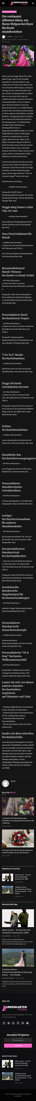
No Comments (24, 39)
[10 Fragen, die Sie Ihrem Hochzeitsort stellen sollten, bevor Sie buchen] (18, 838)
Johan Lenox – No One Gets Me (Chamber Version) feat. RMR (23, 877)
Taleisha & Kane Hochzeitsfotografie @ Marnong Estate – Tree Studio (17, 972)
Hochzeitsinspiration (9, 11)
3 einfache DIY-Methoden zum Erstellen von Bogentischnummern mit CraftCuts (18, 820)
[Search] (33, 3)
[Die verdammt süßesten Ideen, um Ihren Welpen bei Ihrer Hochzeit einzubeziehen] (18, 55)
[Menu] (3, 3)
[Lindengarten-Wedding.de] (19, 3)
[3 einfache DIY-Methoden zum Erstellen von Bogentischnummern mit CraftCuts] (18, 806)
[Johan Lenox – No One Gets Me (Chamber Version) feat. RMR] (7, 877)
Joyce (10, 36)
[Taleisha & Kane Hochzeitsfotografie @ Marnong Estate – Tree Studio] (7, 890)
